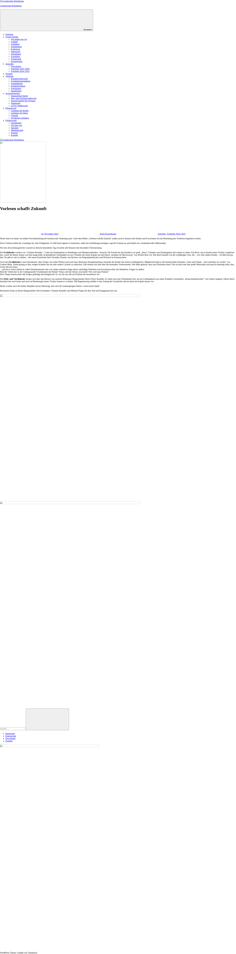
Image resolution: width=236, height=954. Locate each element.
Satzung (14, 133)
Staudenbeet (16, 91)
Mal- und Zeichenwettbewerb (23, 98)
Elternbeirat (16, 54)
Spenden (14, 128)
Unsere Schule (11, 37)
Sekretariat (15, 51)
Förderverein (11, 120)
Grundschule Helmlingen (11, 6)
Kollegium (15, 49)
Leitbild (14, 42)
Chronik (14, 115)
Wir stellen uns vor (19, 39)
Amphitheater (17, 83)
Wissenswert (10, 108)
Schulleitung (16, 47)
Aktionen (9, 76)
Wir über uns (16, 125)
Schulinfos (15, 56)
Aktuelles (9, 64)
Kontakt (14, 135)
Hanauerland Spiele (19, 96)
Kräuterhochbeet (18, 86)
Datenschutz (10, 736)
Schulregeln (16, 59)
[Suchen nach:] (13, 728)
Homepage (15, 103)
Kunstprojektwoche (19, 78)
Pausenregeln (16, 61)
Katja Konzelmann (108, 234)
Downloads (16, 66)
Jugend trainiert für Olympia (23, 101)
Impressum (10, 733)
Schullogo (15, 44)
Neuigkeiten (16, 123)
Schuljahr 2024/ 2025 (20, 71)
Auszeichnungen (12, 93)
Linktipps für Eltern (19, 113)
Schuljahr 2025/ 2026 (20, 69)
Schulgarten (16, 88)
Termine (9, 74)
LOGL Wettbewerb (19, 106)
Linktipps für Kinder (20, 110)
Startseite (9, 34)
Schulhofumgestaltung (20, 81)
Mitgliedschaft (17, 130)
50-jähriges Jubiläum (20, 118)
